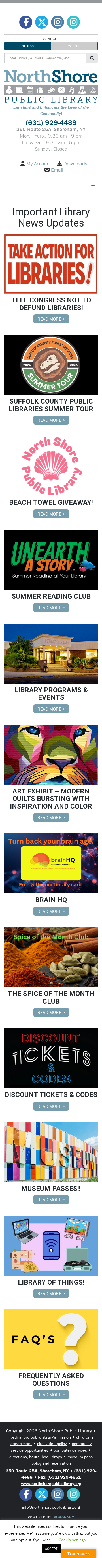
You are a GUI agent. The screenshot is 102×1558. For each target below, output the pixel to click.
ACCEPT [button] (51, 1548)
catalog (28, 46)
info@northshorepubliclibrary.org (51, 1507)
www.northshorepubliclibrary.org (51, 1483)
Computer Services (70, 1450)
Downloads (75, 164)
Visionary (64, 1517)
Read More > (51, 319)
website (74, 46)
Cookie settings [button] (72, 1539)
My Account (38, 164)
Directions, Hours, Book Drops (35, 1456)
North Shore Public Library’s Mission (39, 1437)
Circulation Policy (52, 1443)
